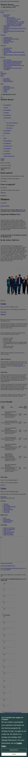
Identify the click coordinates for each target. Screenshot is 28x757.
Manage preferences (14, 749)
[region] (14, 735)
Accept (14, 754)
